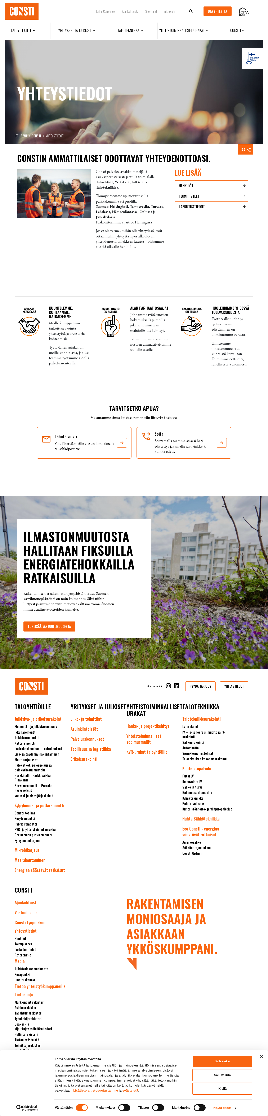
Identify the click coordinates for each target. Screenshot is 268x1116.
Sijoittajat (151, 11)
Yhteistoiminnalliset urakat (184, 30)
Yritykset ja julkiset (77, 30)
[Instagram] (168, 686)
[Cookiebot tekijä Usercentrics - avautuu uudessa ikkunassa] (27, 1108)
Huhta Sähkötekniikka (201, 818)
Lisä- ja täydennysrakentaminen (37, 754)
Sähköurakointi (193, 742)
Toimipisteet (189, 196)
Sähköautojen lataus (196, 847)
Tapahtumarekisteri (28, 1013)
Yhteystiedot (26, 931)
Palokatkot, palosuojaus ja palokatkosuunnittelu (33, 767)
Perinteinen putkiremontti (33, 834)
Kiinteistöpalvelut (197, 768)
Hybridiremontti (26, 824)
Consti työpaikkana (31, 922)
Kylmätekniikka (193, 798)
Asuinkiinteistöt (84, 729)
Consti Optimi (191, 853)
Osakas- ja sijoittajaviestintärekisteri (33, 1026)
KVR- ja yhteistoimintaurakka (35, 829)
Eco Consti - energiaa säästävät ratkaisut (200, 832)
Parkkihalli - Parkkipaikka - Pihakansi (34, 777)
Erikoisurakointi (84, 759)
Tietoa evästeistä (27, 1039)
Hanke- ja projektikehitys (147, 726)
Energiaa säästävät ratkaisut (40, 870)
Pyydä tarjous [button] (200, 686)
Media (20, 961)
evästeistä (130, 1090)
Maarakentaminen (30, 860)
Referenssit (23, 954)
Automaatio (190, 747)
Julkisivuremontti (27, 737)
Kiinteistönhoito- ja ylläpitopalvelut (207, 809)
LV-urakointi (190, 726)
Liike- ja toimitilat (86, 719)
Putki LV (188, 776)
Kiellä (222, 1088)
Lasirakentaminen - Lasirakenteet (38, 748)
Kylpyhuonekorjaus (27, 840)
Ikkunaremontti (25, 732)
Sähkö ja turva (192, 787)
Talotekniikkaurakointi (201, 719)
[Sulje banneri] (261, 1056)
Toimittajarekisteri (28, 1045)
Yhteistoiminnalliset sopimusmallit (143, 739)
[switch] (124, 1107)
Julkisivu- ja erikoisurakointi (39, 719)
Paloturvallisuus (193, 803)
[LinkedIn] (176, 686)
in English (169, 11)
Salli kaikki (222, 1061)
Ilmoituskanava (25, 979)
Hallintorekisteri (26, 1034)
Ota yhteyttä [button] (217, 11)
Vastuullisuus (26, 912)
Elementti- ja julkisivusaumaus (36, 726)
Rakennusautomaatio (197, 792)
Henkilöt (186, 185)
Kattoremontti (25, 743)
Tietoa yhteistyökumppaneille (40, 986)
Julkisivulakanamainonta (31, 968)
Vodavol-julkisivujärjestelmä (34, 795)
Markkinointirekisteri (29, 1002)
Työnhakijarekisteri (28, 1018)
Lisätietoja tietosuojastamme (95, 1090)
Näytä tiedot (222, 1108)
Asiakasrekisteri (26, 1007)
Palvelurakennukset (87, 739)
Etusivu (21, 135)
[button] (122, 443)
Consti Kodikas (25, 812)
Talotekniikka (130, 30)
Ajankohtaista (130, 11)
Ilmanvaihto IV (192, 781)
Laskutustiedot (192, 206)
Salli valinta (222, 1075)
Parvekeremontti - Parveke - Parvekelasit (34, 788)
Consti (238, 30)
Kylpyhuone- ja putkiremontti (39, 805)
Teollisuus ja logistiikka (91, 749)
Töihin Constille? (105, 11)
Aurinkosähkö (191, 842)
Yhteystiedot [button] (234, 686)
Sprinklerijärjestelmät (197, 753)
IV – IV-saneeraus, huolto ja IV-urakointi (203, 734)
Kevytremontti (25, 818)
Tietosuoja (24, 994)
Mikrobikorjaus (27, 850)
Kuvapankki (22, 974)
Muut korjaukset (26, 759)
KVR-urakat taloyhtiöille (147, 752)
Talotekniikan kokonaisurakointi (204, 758)
